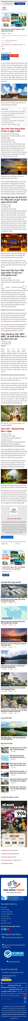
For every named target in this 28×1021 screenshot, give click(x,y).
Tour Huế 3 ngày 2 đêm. (7, 914)
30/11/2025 (10, 691)
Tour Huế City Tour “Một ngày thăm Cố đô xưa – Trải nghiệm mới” (13, 118)
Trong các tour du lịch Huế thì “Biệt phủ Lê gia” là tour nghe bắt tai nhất (13, 114)
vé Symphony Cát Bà (7, 863)
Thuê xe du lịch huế (6, 918)
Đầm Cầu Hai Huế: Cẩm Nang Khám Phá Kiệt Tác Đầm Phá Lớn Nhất (17, 756)
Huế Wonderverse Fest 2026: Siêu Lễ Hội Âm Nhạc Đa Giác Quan (18, 749)
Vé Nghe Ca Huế (5, 850)
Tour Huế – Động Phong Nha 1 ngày (11, 124)
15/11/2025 (10, 713)
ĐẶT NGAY (5, 575)
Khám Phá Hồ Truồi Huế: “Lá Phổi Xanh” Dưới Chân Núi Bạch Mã (18, 772)
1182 (15, 713)
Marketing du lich (14, 1018)
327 (15, 602)
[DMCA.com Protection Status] (6, 979)
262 (15, 624)
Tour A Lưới (4, 920)
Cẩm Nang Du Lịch (7, 44)
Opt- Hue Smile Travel (11, 40)
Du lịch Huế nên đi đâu (7, 181)
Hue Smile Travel (12, 492)
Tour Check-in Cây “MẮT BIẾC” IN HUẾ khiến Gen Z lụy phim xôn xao (13, 121)
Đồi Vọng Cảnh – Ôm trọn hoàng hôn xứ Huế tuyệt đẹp (13, 738)
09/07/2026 (10, 624)
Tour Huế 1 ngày (5, 857)
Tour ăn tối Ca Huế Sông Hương (10, 853)
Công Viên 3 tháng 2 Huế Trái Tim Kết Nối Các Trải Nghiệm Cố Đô (18, 780)
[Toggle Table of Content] (23, 109)
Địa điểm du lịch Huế (17, 44)
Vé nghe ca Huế (5, 916)
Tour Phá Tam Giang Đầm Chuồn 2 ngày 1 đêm (13, 111)
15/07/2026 (10, 602)
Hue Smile (4, 602)
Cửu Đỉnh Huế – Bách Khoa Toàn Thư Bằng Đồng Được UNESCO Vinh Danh (18, 788)
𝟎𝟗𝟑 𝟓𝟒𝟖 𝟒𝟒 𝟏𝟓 (6, 977)
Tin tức (9, 33)
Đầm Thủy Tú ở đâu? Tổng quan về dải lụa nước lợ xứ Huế (18, 764)
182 (15, 646)
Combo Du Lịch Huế (6, 923)
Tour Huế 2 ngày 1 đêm (7, 911)
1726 (15, 691)
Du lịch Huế (4, 907)
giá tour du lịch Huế (11, 330)
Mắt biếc (3, 355)
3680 (3, 48)
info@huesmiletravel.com (9, 975)
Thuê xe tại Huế (5, 860)
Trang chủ (3, 33)
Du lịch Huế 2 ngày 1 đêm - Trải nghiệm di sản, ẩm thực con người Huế (13, 568)
